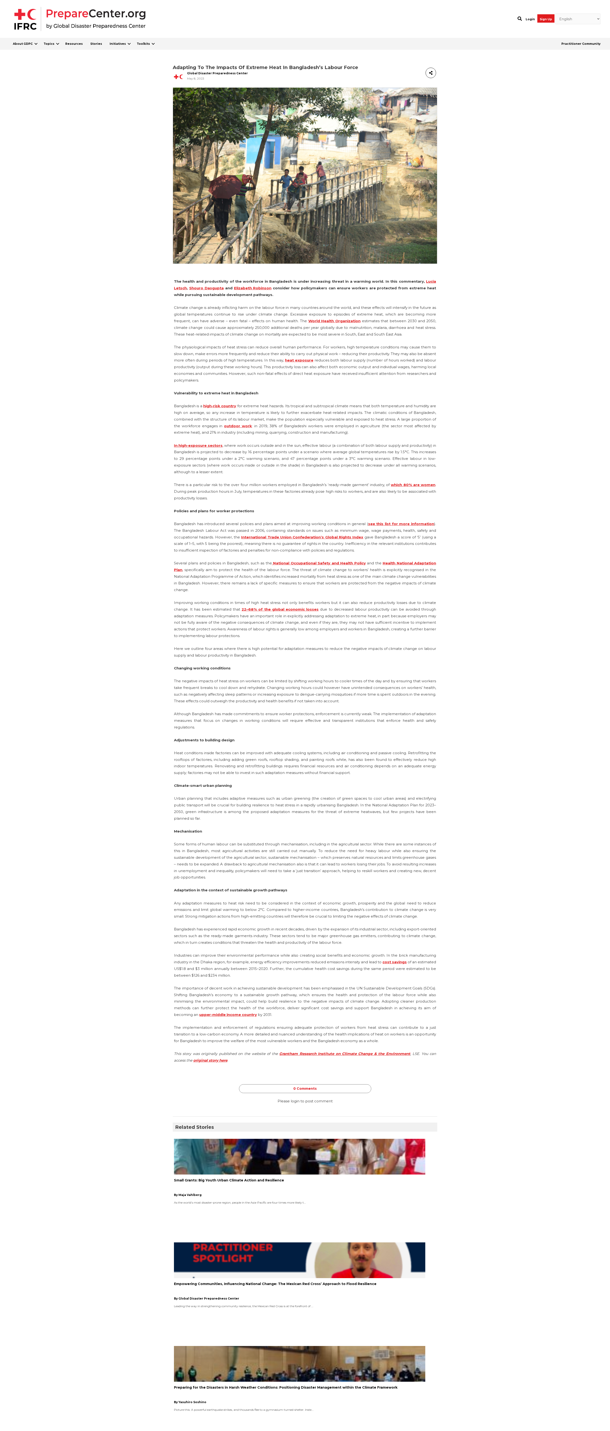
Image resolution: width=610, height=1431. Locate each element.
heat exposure (299, 360)
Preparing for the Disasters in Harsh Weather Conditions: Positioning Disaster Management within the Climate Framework (285, 1387)
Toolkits (143, 43)
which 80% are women (413, 484)
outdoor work (238, 426)
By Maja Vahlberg (188, 1195)
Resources (74, 43)
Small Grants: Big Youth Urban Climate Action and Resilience (229, 1180)
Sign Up (546, 19)
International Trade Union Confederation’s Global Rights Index (302, 537)
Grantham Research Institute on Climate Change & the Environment (344, 1053)
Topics (49, 43)
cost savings (394, 962)
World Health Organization (334, 321)
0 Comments (305, 1088)
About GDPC (23, 43)
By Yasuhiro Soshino (190, 1402)
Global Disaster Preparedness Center (217, 73)
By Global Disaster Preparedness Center (206, 1298)
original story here (210, 1060)
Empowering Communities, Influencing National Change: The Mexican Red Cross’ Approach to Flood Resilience (275, 1284)
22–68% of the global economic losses (280, 609)
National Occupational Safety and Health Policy (319, 563)
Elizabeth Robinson (253, 288)
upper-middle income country (228, 1014)
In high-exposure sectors (198, 445)
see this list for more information (401, 524)
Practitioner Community (580, 43)
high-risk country (219, 406)
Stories (96, 43)
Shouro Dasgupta (206, 288)
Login (530, 19)
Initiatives (118, 43)
